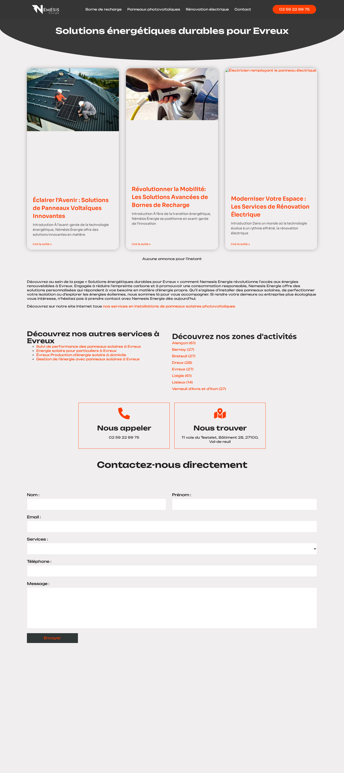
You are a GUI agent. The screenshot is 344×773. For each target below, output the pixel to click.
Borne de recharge (103, 9)
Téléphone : (39, 561)
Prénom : (181, 495)
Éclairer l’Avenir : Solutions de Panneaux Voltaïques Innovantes (71, 208)
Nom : (33, 495)
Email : (34, 517)
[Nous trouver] (220, 413)
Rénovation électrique (207, 9)
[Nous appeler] (124, 413)
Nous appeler (124, 428)
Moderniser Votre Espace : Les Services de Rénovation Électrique (270, 206)
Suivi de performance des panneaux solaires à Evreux (88, 346)
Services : (37, 539)
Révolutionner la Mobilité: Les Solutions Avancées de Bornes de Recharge (170, 197)
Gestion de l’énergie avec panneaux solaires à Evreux (88, 359)
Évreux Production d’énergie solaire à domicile (81, 355)
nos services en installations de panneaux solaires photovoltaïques (169, 306)
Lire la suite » (42, 244)
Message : (38, 584)
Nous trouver (220, 428)
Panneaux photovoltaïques (153, 9)
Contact (242, 9)
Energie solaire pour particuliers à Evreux (76, 351)
